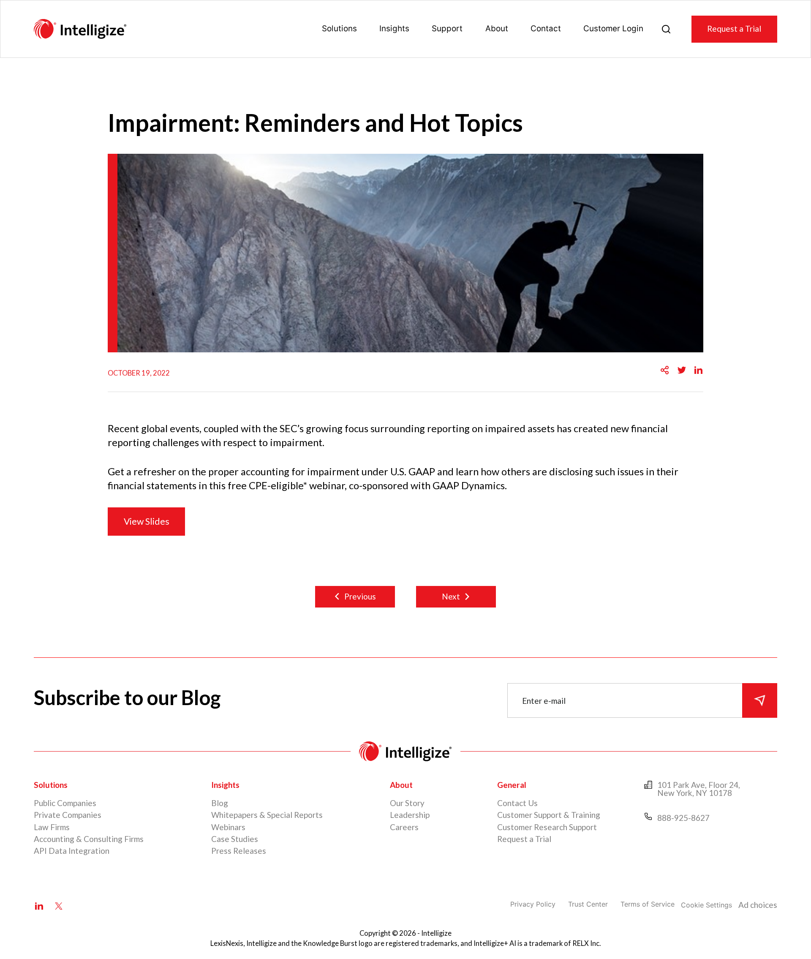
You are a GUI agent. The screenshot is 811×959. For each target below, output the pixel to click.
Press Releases (238, 850)
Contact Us (517, 803)
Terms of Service (647, 904)
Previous (360, 596)
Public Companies (65, 803)
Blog (219, 803)
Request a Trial (734, 28)
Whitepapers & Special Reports (267, 815)
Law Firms (52, 827)
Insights (394, 28)
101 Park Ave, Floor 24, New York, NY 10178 (698, 789)
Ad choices (757, 905)
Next (451, 596)
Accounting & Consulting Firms (89, 839)
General (511, 785)
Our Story (407, 803)
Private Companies (67, 815)
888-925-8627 (683, 818)
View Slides (146, 521)
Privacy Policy (532, 904)
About (496, 28)
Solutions (339, 28)
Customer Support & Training (548, 815)
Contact (546, 28)
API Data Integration (71, 850)
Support (447, 28)
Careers (404, 827)
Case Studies (234, 839)
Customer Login (613, 28)
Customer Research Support (547, 827)
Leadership (410, 815)
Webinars (228, 827)
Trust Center (588, 904)
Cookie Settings (706, 905)
